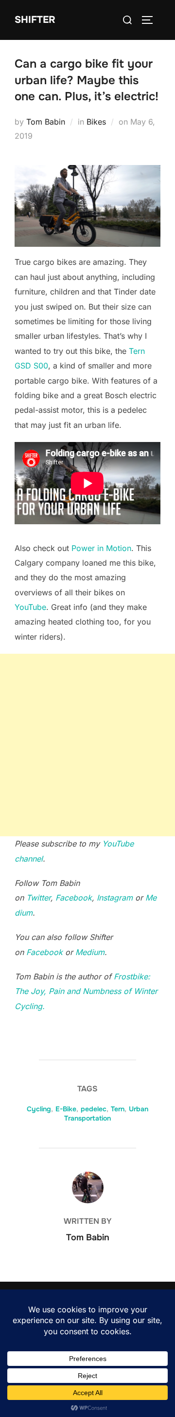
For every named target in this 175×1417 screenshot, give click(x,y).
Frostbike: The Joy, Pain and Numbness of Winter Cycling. (86, 991)
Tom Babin (45, 122)
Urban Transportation (106, 1113)
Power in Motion (101, 548)
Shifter (35, 20)
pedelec (93, 1108)
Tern (117, 1108)
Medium (90, 952)
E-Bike (65, 1108)
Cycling (39, 1108)
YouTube (30, 607)
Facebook (73, 897)
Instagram (115, 897)
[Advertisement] (87, 745)
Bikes (96, 122)
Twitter (38, 897)
